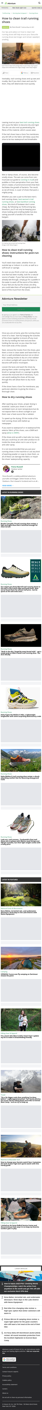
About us (5, 1393)
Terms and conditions (9, 1367)
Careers (4, 1389)
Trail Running (6, 13)
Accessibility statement (9, 1384)
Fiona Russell (16, 27)
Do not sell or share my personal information (17, 1397)
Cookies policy (7, 1380)
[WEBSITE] (13, 471)
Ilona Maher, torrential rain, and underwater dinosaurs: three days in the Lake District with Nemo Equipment (22, 1299)
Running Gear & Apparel (20, 13)
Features (5, 27)
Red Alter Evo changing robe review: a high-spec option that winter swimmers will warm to (22, 1310)
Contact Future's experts (10, 1372)
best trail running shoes (29, 122)
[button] (2, 3)
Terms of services (25, 315)
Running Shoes (33, 13)
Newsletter (36, 73)
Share (6, 73)
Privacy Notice (28, 317)
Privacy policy (6, 1376)
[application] (21, 156)
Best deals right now (19, 8)
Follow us (25, 73)
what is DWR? (13, 433)
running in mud (27, 180)
